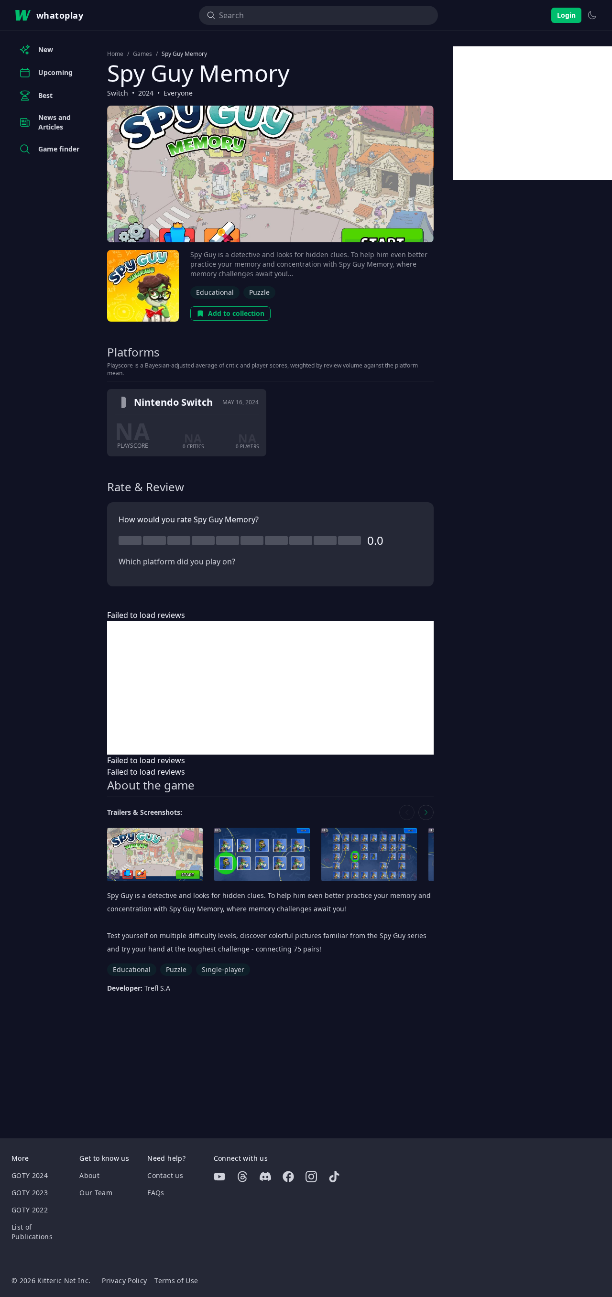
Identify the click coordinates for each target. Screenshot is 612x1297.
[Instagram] (311, 1176)
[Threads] (242, 1176)
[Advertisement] (270, 688)
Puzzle (259, 292)
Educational (215, 292)
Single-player (223, 969)
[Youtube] (219, 1176)
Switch (117, 92)
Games (142, 54)
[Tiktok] (334, 1176)
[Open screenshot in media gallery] (155, 855)
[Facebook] (288, 1176)
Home (115, 54)
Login (566, 15)
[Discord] (265, 1176)
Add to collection (236, 313)
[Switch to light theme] (592, 15)
